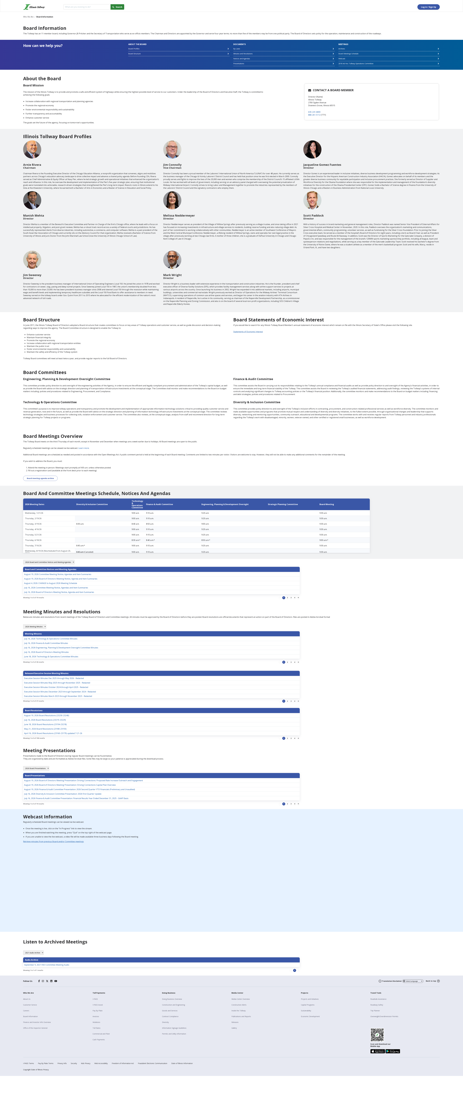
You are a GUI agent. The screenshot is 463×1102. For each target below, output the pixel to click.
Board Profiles (134, 49)
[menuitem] (57, 999)
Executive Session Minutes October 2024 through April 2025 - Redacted (56, 687)
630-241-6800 (314, 112)
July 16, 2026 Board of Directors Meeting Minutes (46, 652)
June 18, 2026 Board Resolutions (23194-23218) (45, 724)
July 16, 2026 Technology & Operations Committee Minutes (50, 638)
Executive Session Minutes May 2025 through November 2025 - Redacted (57, 682)
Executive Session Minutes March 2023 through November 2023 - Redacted (58, 696)
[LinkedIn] (51, 981)
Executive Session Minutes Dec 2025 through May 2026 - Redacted (54, 678)
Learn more (83, 448)
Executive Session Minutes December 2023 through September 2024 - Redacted (60, 691)
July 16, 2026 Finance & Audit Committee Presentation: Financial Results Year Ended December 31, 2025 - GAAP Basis (76, 798)
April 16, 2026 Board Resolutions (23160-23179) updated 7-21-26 (53, 733)
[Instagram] (43, 981)
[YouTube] (55, 981)
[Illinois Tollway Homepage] (34, 7)
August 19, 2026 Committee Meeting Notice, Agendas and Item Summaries (57, 574)
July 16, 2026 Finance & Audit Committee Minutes (46, 643)
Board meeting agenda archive (40, 478)
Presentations (238, 63)
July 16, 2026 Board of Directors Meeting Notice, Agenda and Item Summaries (59, 592)
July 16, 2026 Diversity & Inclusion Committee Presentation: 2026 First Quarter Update (62, 794)
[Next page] (298, 597)
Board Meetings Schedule (348, 53)
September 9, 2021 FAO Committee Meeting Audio (46, 964)
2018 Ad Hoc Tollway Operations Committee (355, 63)
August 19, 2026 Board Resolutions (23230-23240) (46, 715)
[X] (47, 981)
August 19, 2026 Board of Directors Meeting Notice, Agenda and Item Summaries (60, 578)
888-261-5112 (314, 115)
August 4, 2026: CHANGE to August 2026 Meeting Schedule (50, 583)
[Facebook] (39, 981)
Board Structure (134, 53)
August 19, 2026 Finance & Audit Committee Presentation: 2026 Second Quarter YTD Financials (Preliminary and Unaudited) (79, 789)
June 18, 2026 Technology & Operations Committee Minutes (51, 656)
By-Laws (236, 49)
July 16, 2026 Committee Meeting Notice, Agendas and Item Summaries (56, 587)
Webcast (341, 58)
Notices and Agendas (241, 58)
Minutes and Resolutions (243, 53)
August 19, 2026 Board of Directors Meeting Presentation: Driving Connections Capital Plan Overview (70, 785)
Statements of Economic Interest (248, 331)
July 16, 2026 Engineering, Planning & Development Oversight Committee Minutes (61, 647)
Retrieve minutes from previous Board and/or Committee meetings (53, 841)
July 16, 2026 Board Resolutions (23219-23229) (45, 720)
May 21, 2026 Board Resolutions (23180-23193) (45, 729)
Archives (341, 49)
